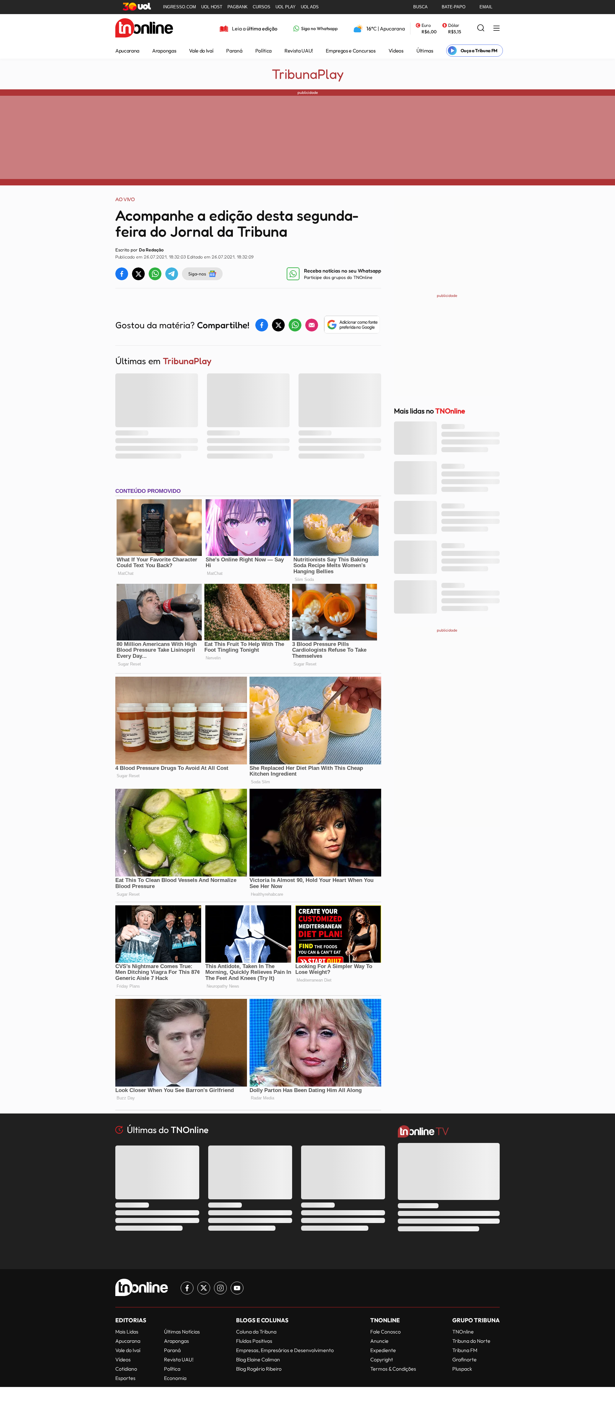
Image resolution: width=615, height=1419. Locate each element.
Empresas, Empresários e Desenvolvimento (285, 1350)
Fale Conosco (385, 1331)
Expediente (383, 1350)
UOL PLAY (285, 6)
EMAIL (486, 6)
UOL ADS (310, 6)
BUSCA (420, 6)
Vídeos (396, 50)
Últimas (424, 50)
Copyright (381, 1359)
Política (263, 50)
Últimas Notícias (182, 1331)
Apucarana (127, 50)
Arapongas (164, 50)
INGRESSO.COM (179, 6)
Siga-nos (197, 273)
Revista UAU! (298, 50)
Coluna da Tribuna (256, 1331)
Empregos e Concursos (351, 50)
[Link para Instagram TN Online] (220, 1288)
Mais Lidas (126, 1331)
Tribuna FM (464, 1350)
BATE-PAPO (453, 6)
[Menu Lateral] (496, 29)
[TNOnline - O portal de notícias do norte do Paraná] (144, 28)
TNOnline (463, 1331)
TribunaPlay (308, 74)
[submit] (480, 28)
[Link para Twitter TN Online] (203, 1288)
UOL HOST (211, 6)
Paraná (234, 50)
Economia (175, 1378)
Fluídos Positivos (254, 1341)
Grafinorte (464, 1359)
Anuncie (379, 1341)
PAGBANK (237, 6)
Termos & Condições (393, 1369)
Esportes (125, 1378)
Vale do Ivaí (201, 50)
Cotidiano (126, 1369)
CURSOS (261, 6)
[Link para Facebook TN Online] (187, 1288)
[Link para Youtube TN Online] (237, 1288)
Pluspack (462, 1369)
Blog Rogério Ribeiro (259, 1369)
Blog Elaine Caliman (258, 1359)
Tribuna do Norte (471, 1341)
